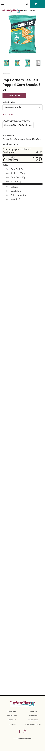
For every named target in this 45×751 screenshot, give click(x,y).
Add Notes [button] (7, 114)
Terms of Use (33, 715)
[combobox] (22, 107)
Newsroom (12, 720)
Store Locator (12, 715)
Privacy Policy (33, 720)
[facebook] (19, 731)
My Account (12, 711)
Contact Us (12, 724)
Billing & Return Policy (33, 724)
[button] (6, 63)
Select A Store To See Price (18, 125)
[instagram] (24, 731)
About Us (33, 711)
